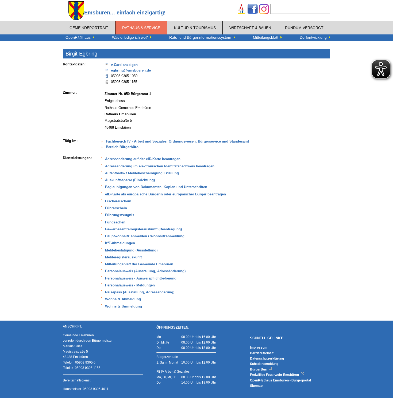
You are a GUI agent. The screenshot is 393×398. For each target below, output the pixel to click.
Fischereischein (118, 201)
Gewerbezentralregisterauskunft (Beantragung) (143, 229)
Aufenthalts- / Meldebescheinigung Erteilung (142, 173)
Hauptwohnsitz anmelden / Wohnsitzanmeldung (144, 236)
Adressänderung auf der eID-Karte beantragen (142, 159)
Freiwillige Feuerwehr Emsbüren (275, 375)
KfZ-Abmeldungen (120, 243)
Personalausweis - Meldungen (130, 285)
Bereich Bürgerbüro (122, 147)
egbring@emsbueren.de (131, 70)
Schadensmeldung (264, 364)
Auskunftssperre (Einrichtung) (130, 180)
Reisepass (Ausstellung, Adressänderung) (139, 292)
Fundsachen (115, 222)
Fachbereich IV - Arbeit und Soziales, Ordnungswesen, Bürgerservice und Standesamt (177, 141)
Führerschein (116, 208)
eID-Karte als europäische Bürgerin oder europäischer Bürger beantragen (165, 194)
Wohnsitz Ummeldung (123, 306)
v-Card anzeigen (124, 65)
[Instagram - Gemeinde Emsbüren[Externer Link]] (263, 9)
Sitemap (256, 386)
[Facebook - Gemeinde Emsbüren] (252, 9)
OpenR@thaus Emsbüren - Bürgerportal (280, 380)
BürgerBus (259, 369)
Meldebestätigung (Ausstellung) (131, 250)
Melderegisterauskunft (123, 257)
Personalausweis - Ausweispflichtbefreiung (140, 278)
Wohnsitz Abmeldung (123, 299)
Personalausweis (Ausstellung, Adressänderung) (145, 271)
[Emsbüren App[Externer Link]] (241, 9)
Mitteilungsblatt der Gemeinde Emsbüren (139, 264)
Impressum (258, 347)
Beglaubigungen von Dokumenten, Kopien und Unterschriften (156, 187)
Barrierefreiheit (261, 353)
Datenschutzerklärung (267, 358)
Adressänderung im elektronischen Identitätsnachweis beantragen (159, 166)
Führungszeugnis (119, 215)
